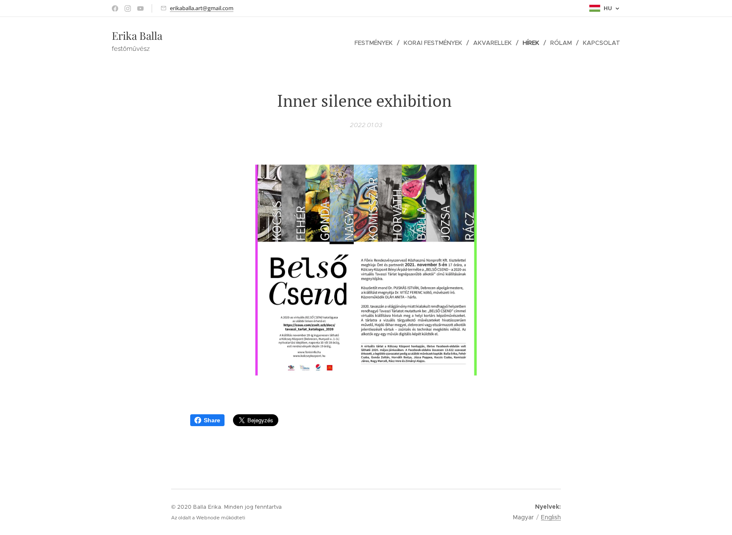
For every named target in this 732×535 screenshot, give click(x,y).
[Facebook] (115, 8)
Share (212, 420)
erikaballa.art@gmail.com (201, 8)
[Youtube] (140, 8)
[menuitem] (375, 42)
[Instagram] (127, 8)
